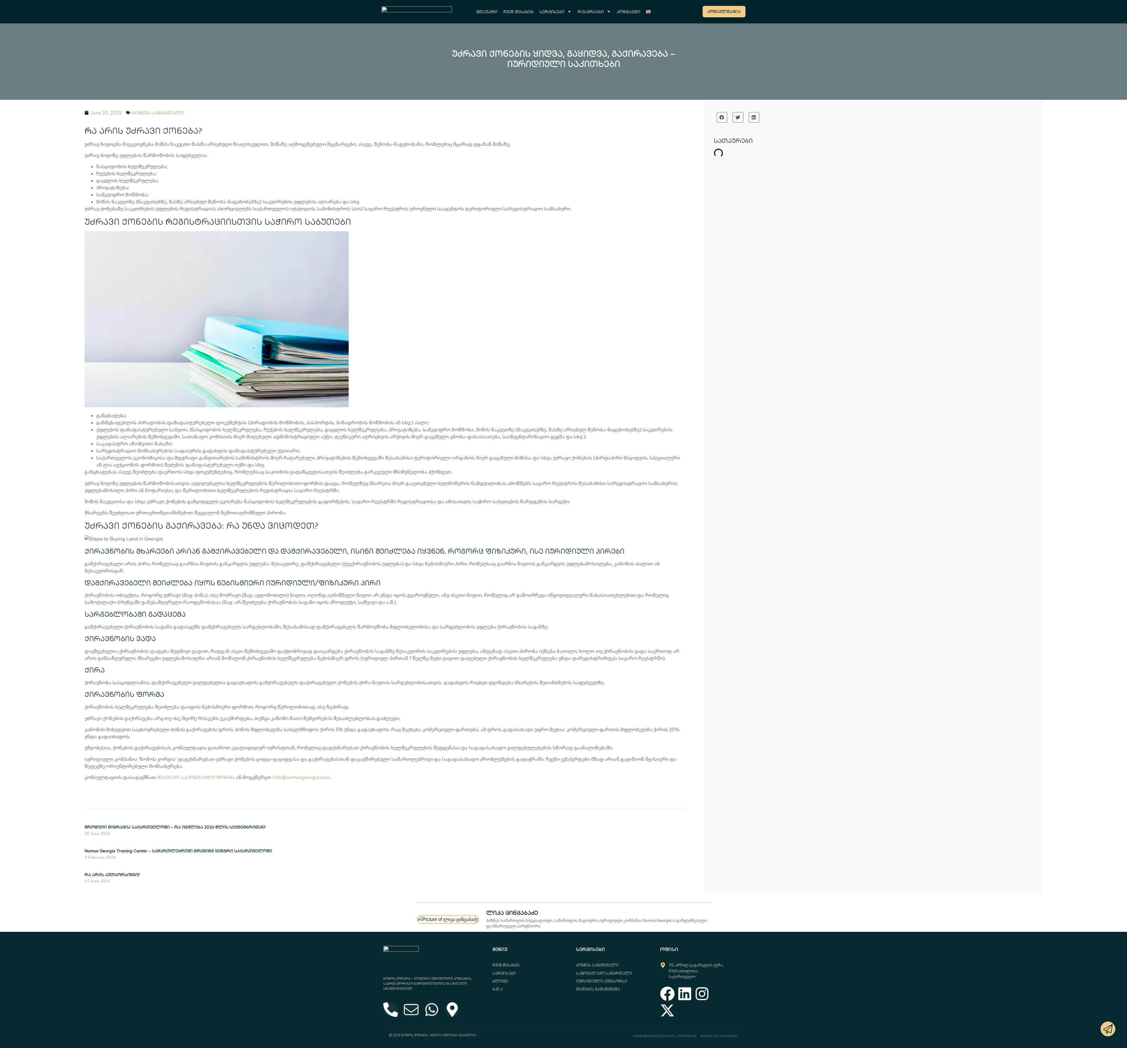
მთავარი (486, 11)
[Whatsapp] (431, 1009)
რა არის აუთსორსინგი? (112, 874)
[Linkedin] (684, 993)
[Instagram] (702, 993)
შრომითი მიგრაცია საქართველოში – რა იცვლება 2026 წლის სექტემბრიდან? (175, 827)
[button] (722, 117)
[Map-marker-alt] (452, 1009)
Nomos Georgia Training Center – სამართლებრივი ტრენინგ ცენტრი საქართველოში (178, 850)
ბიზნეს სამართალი (158, 113)
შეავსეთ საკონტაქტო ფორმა (196, 777)
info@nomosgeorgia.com (301, 777)
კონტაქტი (628, 11)
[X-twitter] (667, 1010)
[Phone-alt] (390, 1009)
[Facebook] (667, 993)
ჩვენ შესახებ (518, 11)
